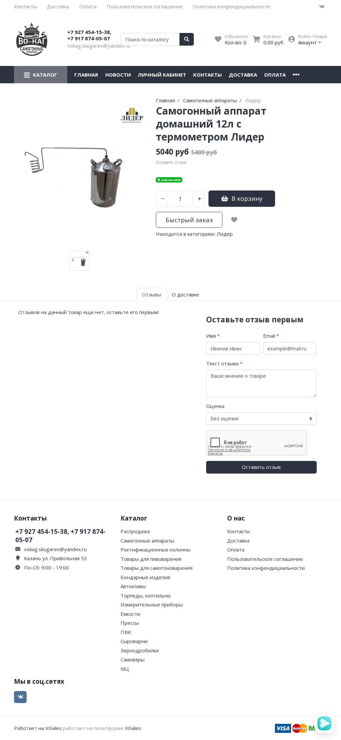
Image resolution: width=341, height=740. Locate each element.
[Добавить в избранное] (234, 220)
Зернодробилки (140, 650)
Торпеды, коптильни (145, 595)
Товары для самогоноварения (156, 567)
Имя (213, 335)
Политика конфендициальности (231, 6)
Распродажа (135, 531)
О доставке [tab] (185, 294)
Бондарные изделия (145, 577)
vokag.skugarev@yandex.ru (98, 45)
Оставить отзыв (261, 467)
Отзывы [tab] (151, 294)
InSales (133, 728)
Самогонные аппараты (147, 540)
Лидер (225, 233)
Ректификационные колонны (155, 549)
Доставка (58, 6)
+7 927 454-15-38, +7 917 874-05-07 (89, 35)
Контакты (25, 6)
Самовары (133, 659)
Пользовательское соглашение (144, 6)
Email (271, 335)
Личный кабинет (162, 74)
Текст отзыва (224, 363)
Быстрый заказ (189, 219)
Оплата (88, 6)
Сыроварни (134, 641)
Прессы (130, 622)
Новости (118, 74)
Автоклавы (133, 586)
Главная (86, 74)
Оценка (215, 406)
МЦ (125, 668)
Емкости (130, 613)
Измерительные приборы (152, 604)
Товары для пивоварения (151, 558)
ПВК (126, 632)
